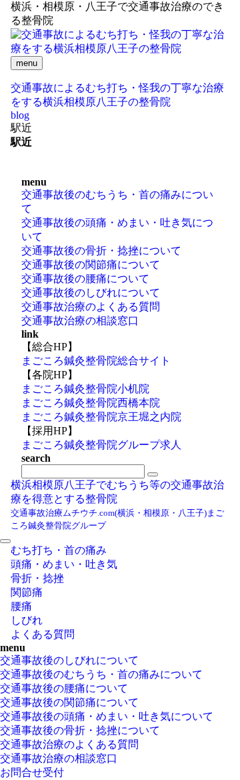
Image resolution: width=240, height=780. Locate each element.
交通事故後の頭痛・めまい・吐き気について (106, 716)
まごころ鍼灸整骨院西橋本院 (90, 402)
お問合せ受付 (32, 772)
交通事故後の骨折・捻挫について (101, 250)
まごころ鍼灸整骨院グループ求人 (101, 444)
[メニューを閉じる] (5, 541)
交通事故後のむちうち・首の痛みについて (101, 674)
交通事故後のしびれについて (90, 292)
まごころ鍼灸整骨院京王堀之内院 (101, 416)
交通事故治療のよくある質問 (90, 306)
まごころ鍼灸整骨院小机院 (85, 388)
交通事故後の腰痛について (85, 278)
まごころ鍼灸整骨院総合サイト (96, 360)
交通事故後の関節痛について (90, 264)
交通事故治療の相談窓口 (80, 320)
